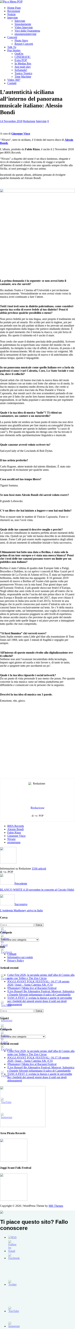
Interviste (12, 17)
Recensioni (13, 11)
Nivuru (11, 839)
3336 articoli (39, 868)
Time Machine (23, 76)
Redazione (29, 121)
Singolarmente (23, 24)
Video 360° (13, 79)
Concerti (12, 37)
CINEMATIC (23, 56)
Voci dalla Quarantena (27, 30)
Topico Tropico (23, 73)
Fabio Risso (14, 832)
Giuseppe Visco (20, 133)
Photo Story (21, 40)
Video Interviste (24, 27)
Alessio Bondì (15, 829)
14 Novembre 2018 (11, 121)
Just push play (23, 66)
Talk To (11, 47)
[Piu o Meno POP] (11, 1)
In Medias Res (23, 63)
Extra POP (21, 60)
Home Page (14, 7)
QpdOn (19, 53)
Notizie (11, 14)
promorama (13, 842)
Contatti (11, 83)
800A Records (15, 825)
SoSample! (21, 70)
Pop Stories (13, 50)
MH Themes (56, 1205)
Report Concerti (24, 43)
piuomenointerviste (25, 34)
